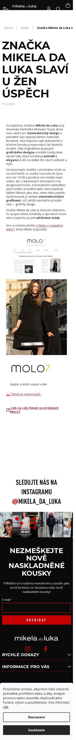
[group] (24, 524)
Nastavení (36, 717)
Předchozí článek (37, 439)
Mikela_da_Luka (36, 501)
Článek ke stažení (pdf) (26, 394)
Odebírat (36, 620)
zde (5, 707)
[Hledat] (58, 9)
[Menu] (6, 9)
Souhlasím (36, 730)
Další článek (36, 448)
